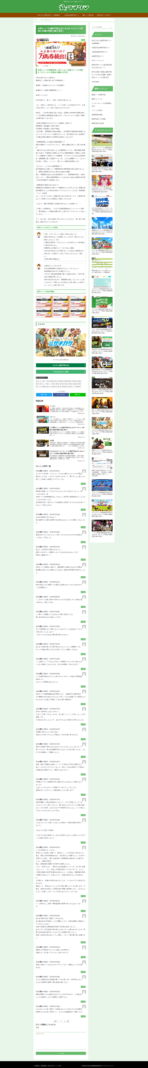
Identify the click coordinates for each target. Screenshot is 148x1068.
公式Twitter (95, 82)
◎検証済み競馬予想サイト (101, 47)
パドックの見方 (97, 110)
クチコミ (43, 383)
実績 (58, 383)
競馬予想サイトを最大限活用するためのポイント (102, 66)
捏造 (71, 383)
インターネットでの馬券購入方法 (102, 104)
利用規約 (37, 1065)
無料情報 (78, 386)
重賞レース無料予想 (99, 95)
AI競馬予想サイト (98, 56)
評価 (63, 383)
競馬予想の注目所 (98, 123)
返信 (83, 483)
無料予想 (55, 386)
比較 (38, 383)
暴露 (75, 383)
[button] (111, 27)
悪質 (80, 383)
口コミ (49, 383)
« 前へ (55, 1021)
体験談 (75, 381)
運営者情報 (43, 1065)
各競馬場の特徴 (97, 115)
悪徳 (44, 386)
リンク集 (58, 1065)
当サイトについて (98, 60)
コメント (40, 1034)
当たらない (39, 381)
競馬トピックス (97, 99)
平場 (54, 383)
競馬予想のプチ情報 (99, 119)
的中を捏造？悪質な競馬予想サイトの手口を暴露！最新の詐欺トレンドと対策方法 (102, 74)
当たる (49, 386)
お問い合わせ (51, 1065)
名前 (37, 1027)
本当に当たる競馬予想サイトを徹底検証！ (102, 42)
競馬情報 (61, 381)
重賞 (80, 381)
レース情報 (47, 381)
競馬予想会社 (54, 381)
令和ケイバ (72, 386)
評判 (67, 383)
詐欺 (60, 386)
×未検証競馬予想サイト (42, 377)
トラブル (39, 386)
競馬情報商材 (68, 381)
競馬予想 (65, 386)
